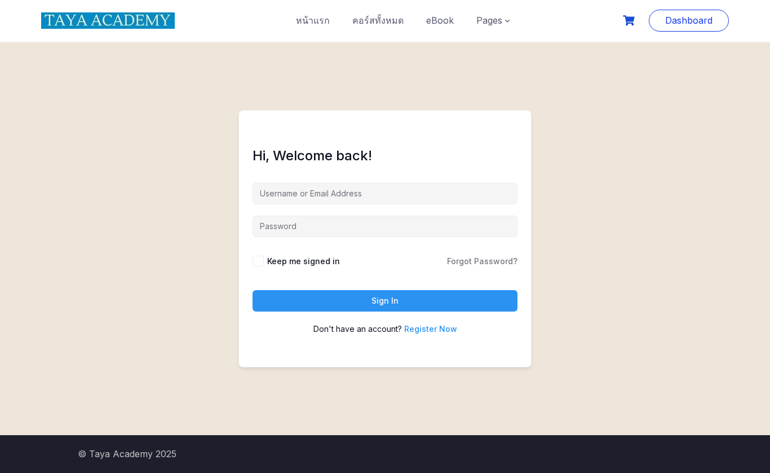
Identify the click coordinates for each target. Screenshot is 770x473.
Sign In (385, 300)
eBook (440, 20)
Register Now (430, 329)
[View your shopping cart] (630, 20)
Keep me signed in (303, 261)
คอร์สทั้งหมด (378, 20)
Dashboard (689, 20)
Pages (489, 20)
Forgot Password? (482, 261)
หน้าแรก (313, 20)
